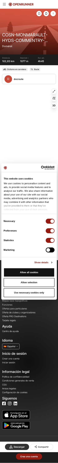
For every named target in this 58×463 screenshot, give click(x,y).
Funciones (7, 304)
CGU (4, 384)
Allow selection (29, 282)
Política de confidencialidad (15, 376)
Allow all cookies (29, 272)
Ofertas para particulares (14, 308)
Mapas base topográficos (14, 300)
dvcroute (18, 79)
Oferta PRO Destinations (14, 316)
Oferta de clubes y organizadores (18, 312)
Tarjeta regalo (9, 320)
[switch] (50, 230)
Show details (41, 262)
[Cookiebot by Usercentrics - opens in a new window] (41, 168)
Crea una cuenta (29, 456)
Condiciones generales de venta (18, 380)
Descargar (19, 447)
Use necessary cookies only (29, 292)
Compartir (43, 447)
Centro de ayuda (10, 331)
